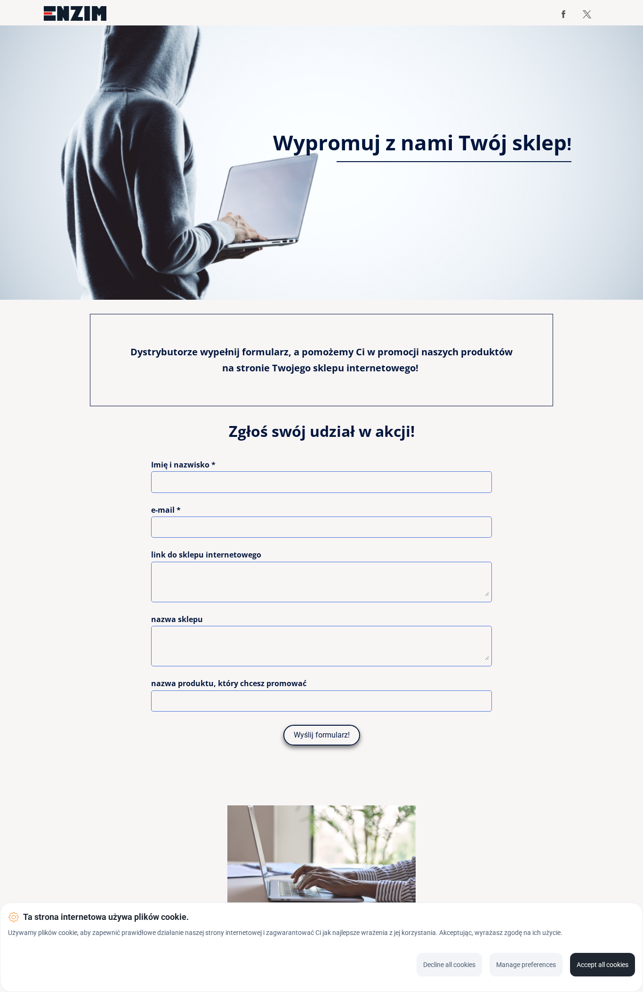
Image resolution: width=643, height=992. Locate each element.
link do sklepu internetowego (206, 555)
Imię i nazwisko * (183, 465)
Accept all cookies (602, 964)
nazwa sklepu (177, 619)
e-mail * (166, 510)
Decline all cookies (449, 964)
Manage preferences (526, 964)
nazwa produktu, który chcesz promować (228, 684)
